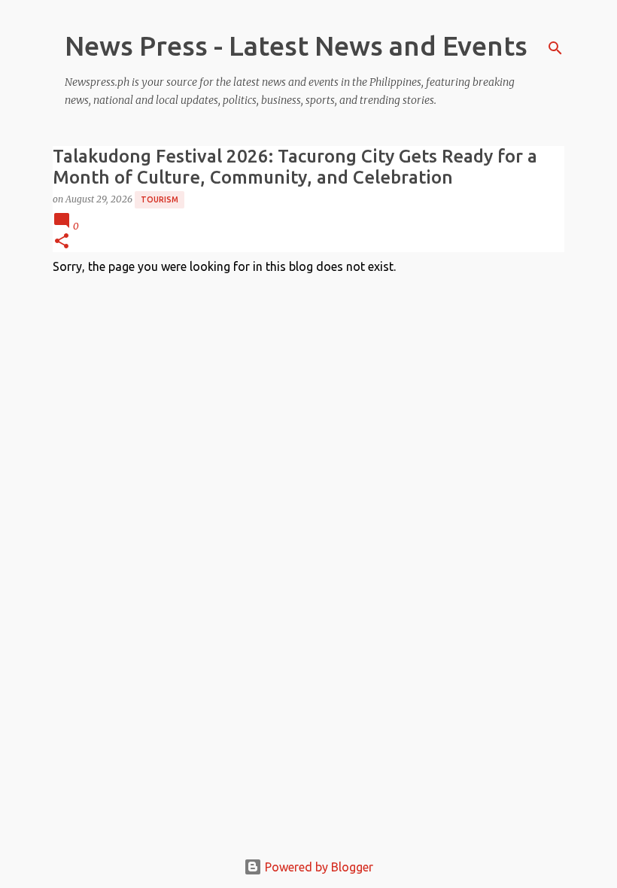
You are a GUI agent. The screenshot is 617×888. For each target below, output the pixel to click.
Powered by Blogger (317, 867)
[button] (62, 242)
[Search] (555, 48)
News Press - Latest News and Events (296, 45)
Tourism (159, 199)
